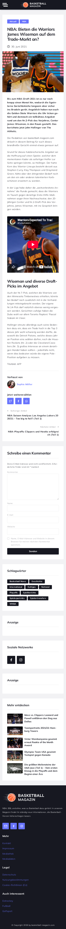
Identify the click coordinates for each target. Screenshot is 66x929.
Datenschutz (9, 874)
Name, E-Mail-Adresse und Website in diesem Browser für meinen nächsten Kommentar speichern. (32, 541)
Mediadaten (8, 858)
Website (11, 526)
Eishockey (7, 900)
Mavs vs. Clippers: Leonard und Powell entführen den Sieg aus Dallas (41, 718)
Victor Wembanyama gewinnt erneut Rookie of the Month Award (40, 742)
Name (10, 503)
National (45, 587)
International (16, 587)
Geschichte (37, 581)
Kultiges (32, 587)
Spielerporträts (17, 598)
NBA (24, 21)
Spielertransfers (38, 598)
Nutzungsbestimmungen (15, 879)
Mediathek (8, 853)
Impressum (8, 848)
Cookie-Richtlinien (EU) (14, 885)
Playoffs (13, 592)
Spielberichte (29, 592)
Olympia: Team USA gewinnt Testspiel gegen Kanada (40, 753)
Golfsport (7, 911)
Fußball (6, 906)
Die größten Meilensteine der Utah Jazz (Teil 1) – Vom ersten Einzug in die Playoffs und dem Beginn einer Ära (41, 769)
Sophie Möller (24, 384)
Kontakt (6, 843)
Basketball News (18, 581)
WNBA (13, 604)
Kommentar (12, 472)
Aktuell (13, 21)
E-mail (10, 515)
